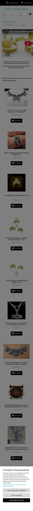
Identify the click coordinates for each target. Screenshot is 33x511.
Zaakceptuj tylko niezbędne (16, 490)
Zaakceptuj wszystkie (16, 500)
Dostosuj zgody (16, 495)
